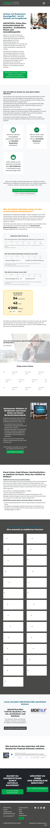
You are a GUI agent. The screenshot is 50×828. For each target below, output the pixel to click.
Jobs (20, 811)
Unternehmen (23, 807)
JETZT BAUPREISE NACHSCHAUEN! (25, 190)
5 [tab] (29, 362)
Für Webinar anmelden (15, 452)
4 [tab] (27, 362)
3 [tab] (25, 362)
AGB (45, 825)
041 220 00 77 (10, 816)
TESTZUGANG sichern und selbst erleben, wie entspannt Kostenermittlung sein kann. (15, 74)
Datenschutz (42, 823)
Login (21, 818)
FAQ (20, 809)
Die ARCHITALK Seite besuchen (15, 728)
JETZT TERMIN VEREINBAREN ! (37, 789)
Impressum (33, 823)
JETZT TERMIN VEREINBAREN (25, 193)
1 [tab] (21, 362)
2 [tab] (23, 362)
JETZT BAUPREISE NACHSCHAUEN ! (12, 792)
